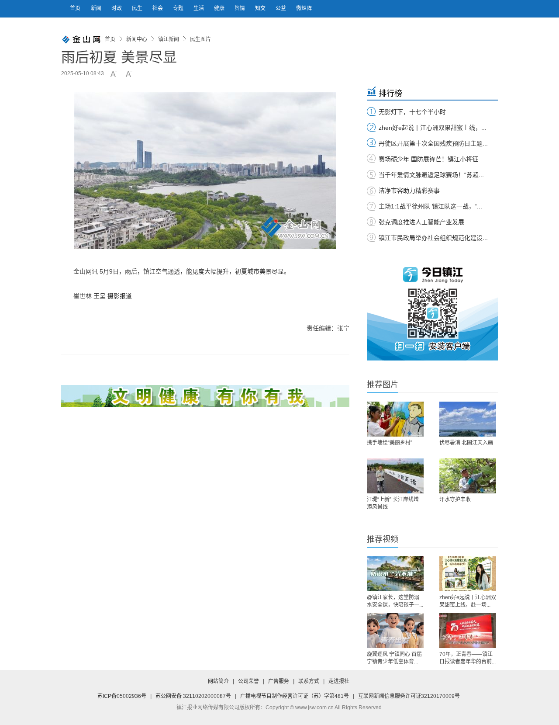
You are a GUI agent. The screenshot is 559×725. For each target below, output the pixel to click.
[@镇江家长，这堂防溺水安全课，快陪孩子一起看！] (395, 573)
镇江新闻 (168, 39)
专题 (179, 8)
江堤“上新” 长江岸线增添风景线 (393, 503)
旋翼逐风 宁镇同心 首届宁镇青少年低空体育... (394, 658)
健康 (220, 8)
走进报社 (338, 681)
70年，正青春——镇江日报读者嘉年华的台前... (467, 658)
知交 (261, 8)
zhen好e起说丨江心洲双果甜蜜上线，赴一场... (467, 601)
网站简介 (218, 681)
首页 (75, 8)
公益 (281, 8)
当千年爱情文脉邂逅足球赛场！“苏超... (431, 174)
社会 (158, 8)
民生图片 (200, 39)
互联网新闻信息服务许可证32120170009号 (409, 696)
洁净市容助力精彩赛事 (409, 190)
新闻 (97, 8)
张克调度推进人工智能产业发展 (421, 222)
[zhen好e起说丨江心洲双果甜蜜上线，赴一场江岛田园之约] (467, 573)
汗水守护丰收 (455, 499)
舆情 (240, 8)
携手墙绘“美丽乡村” (389, 443)
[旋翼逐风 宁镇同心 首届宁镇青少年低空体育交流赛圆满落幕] (395, 630)
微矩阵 (304, 8)
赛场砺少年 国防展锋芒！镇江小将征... (431, 159)
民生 (138, 8)
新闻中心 (136, 39)
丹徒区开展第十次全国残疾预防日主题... (433, 143)
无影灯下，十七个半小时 (412, 111)
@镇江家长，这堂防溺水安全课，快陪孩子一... (395, 601)
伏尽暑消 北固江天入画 (466, 443)
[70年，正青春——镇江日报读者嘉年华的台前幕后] (467, 630)
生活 (199, 8)
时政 (117, 8)
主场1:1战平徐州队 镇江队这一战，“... (430, 206)
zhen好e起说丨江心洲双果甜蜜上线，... (433, 127)
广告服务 (278, 681)
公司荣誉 (248, 681)
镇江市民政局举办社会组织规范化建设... (433, 237)
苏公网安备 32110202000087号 (193, 696)
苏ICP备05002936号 (121, 696)
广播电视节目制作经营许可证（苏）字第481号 (294, 696)
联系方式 (308, 681)
